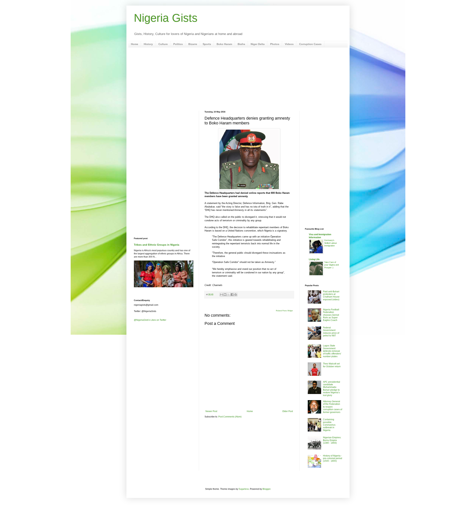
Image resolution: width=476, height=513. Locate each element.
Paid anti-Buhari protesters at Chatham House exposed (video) (331, 295)
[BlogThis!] (225, 294)
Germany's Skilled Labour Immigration (330, 243)
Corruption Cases (310, 44)
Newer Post (211, 411)
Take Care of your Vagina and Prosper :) (331, 265)
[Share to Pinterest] (235, 294)
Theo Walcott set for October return (332, 365)
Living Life (314, 259)
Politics (178, 44)
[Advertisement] (238, 79)
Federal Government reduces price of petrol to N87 (331, 331)
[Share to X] (228, 294)
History (148, 44)
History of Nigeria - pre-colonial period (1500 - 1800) (332, 458)
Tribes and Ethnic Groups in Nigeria (156, 244)
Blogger (266, 489)
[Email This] (221, 294)
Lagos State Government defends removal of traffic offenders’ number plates (332, 351)
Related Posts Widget (284, 311)
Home (134, 44)
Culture (163, 44)
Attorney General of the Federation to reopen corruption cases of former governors (332, 407)
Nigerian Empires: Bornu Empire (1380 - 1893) (332, 440)
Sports (207, 44)
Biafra (241, 44)
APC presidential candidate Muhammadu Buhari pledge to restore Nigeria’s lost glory (331, 389)
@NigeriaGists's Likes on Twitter (150, 320)
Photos (274, 44)
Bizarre (192, 44)
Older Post (287, 411)
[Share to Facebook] (232, 294)
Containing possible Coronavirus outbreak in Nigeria (329, 425)
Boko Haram (224, 44)
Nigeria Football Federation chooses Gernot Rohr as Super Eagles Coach (331, 315)
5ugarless (244, 489)
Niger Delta (258, 44)
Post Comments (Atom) (230, 416)
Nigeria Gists (165, 18)
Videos (289, 44)
